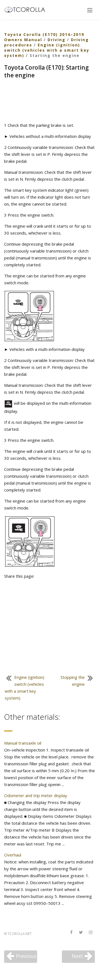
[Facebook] (71, 932)
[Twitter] (80, 932)
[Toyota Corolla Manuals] (27, 9)
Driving (56, 39)
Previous (26, 956)
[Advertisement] (49, 101)
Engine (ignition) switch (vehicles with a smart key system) (46, 50)
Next (77, 956)
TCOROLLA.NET (20, 933)
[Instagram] (90, 932)
